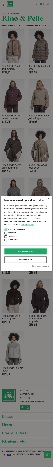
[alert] (26, 233)
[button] (26, 266)
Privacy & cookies (27, 225)
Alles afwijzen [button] (25, 260)
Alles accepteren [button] (25, 251)
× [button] (49, 199)
